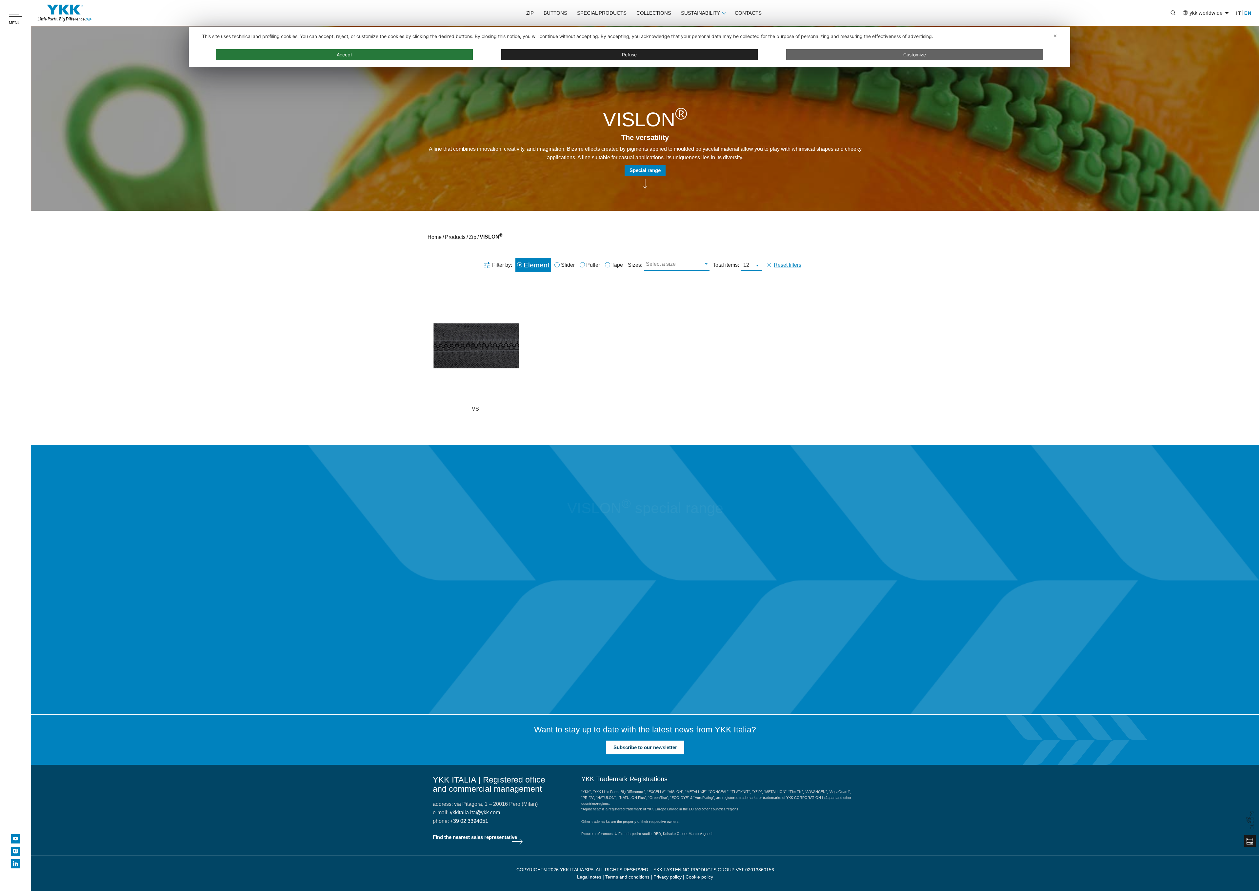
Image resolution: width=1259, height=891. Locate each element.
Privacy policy (667, 877)
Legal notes (589, 877)
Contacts (748, 13)
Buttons (555, 13)
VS (475, 409)
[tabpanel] (551, 568)
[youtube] (15, 838)
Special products (602, 13)
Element (537, 265)
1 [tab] (701, 661)
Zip (530, 13)
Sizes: (635, 265)
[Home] (64, 13)
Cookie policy (699, 877)
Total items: (726, 265)
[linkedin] (15, 863)
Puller (593, 265)
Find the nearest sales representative (475, 837)
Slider (568, 265)
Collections (653, 13)
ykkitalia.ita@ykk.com (475, 812)
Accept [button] (344, 54)
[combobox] (676, 265)
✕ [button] (1055, 35)
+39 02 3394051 (469, 821)
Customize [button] (914, 54)
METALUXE (551, 620)
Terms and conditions (627, 877)
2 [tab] (720, 661)
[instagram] (15, 851)
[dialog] (629, 47)
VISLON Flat (870, 620)
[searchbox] (676, 265)
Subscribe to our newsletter (645, 747)
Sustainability (700, 13)
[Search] (1168, 13)
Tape (617, 265)
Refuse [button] (629, 54)
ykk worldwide (1206, 13)
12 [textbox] (746, 265)
